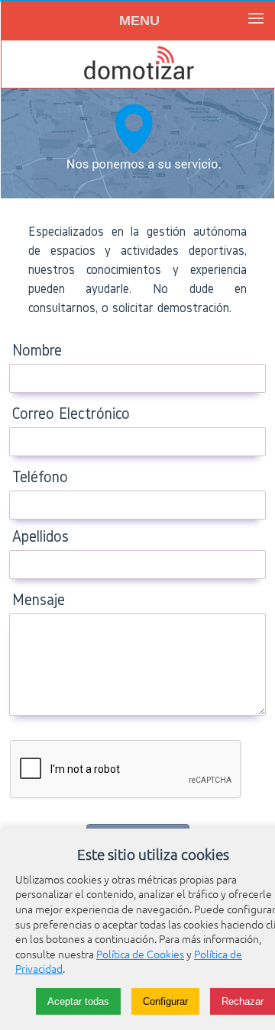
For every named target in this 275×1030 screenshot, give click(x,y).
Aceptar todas (78, 1001)
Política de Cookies (140, 953)
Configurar (165, 1001)
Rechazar (243, 1001)
